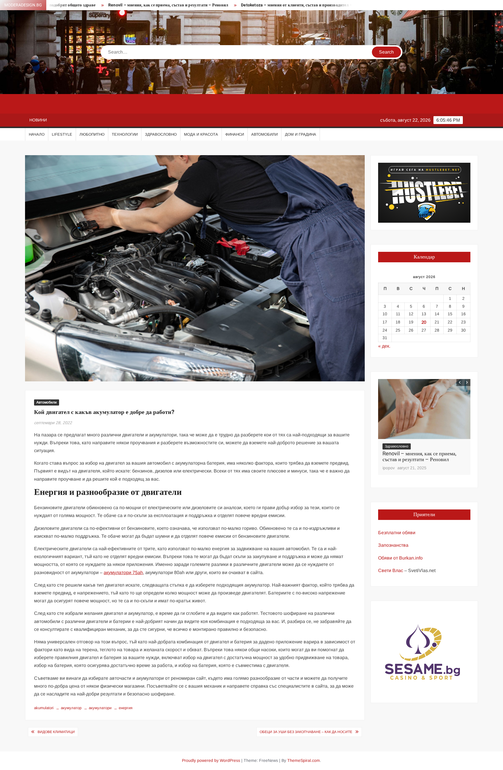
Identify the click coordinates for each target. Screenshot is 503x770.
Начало (37, 134)
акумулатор (71, 708)
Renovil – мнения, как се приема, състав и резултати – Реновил (120, 5)
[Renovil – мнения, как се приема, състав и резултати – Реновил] (424, 409)
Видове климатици (56, 732)
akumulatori (44, 708)
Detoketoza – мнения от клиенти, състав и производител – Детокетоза (259, 5)
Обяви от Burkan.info (400, 557)
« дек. (384, 346)
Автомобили (264, 134)
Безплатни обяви (396, 532)
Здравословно (161, 134)
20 (423, 322)
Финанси (234, 134)
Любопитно (92, 134)
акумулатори (100, 708)
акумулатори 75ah (123, 572)
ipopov (388, 467)
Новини (38, 120)
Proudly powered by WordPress (211, 760)
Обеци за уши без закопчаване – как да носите (306, 732)
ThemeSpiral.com (303, 760)
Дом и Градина (300, 134)
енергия (125, 708)
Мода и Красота (201, 134)
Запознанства (393, 545)
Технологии (125, 134)
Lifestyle (62, 134)
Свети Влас (390, 570)
